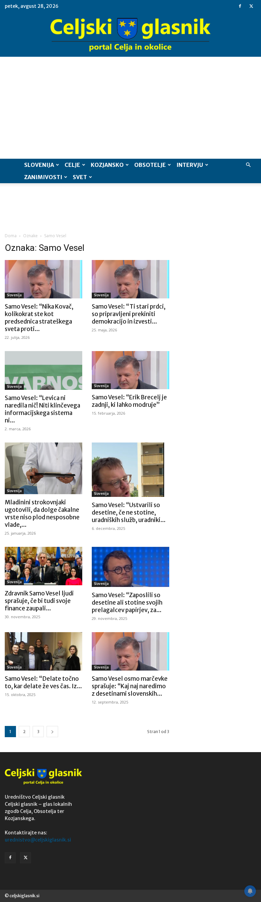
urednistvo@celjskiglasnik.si (38, 840)
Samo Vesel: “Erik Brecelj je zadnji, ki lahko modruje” (129, 401)
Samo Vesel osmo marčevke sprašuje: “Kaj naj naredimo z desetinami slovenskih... (130, 686)
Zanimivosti (43, 177)
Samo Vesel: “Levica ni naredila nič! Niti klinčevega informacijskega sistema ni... (42, 409)
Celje (72, 164)
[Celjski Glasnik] (130, 35)
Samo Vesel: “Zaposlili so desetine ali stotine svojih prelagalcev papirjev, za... (127, 602)
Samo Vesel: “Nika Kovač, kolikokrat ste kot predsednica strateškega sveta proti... (39, 318)
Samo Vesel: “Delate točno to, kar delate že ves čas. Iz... (43, 682)
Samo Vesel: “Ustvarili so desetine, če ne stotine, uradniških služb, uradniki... (129, 512)
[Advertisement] (130, 107)
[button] (248, 165)
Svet (80, 177)
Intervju (189, 164)
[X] (251, 6)
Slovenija (39, 164)
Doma (11, 236)
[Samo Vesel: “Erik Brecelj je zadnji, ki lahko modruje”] (130, 370)
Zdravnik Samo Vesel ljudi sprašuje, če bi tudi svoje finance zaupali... (39, 601)
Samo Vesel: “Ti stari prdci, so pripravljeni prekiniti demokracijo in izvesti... (129, 314)
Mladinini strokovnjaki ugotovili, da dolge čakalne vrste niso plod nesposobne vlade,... (42, 513)
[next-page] (52, 731)
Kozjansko (107, 164)
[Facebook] (240, 6)
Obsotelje (150, 164)
